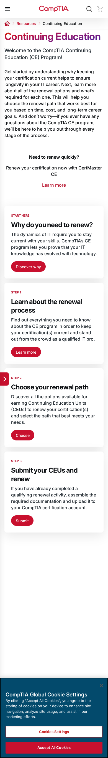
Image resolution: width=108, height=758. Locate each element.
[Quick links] (4, 379)
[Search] (89, 8)
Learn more (54, 185)
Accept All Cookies (54, 747)
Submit (22, 520)
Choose (23, 435)
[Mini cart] (100, 8)
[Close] (101, 686)
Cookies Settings (54, 731)
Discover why (28, 266)
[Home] (54, 9)
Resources (26, 23)
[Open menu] (7, 9)
